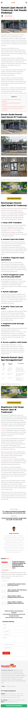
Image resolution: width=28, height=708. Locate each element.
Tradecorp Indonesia (7, 670)
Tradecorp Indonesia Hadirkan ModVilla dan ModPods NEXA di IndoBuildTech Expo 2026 (19, 565)
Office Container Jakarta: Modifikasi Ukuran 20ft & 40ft (15, 596)
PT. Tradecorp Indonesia (10, 686)
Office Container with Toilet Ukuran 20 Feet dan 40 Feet (17, 590)
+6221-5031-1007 (12, 700)
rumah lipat (19, 345)
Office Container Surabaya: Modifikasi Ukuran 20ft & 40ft (15, 602)
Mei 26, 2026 (10, 587)
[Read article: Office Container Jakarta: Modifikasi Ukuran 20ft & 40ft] (3, 597)
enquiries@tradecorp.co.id (11, 701)
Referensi (4, 562)
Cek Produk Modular (14, 198)
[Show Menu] (1, 2)
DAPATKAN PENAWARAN (14, 705)
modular (3, 430)
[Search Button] (26, 2)
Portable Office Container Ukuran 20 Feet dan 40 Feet (16, 584)
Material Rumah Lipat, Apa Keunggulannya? (13, 106)
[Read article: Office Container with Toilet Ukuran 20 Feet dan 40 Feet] (3, 591)
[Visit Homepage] (14, 2)
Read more (5, 580)
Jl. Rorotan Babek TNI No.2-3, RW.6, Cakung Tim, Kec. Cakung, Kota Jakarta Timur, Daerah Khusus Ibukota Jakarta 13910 (12, 695)
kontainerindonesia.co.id (7, 459)
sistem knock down (12, 230)
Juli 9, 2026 (12, 570)
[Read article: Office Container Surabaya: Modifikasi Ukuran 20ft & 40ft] (3, 603)
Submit (6, 653)
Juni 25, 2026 (10, 599)
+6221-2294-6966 (21, 700)
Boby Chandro (8, 16)
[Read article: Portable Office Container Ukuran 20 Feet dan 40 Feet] (3, 585)
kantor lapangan (19, 331)
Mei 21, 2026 (10, 605)
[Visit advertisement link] (14, 504)
